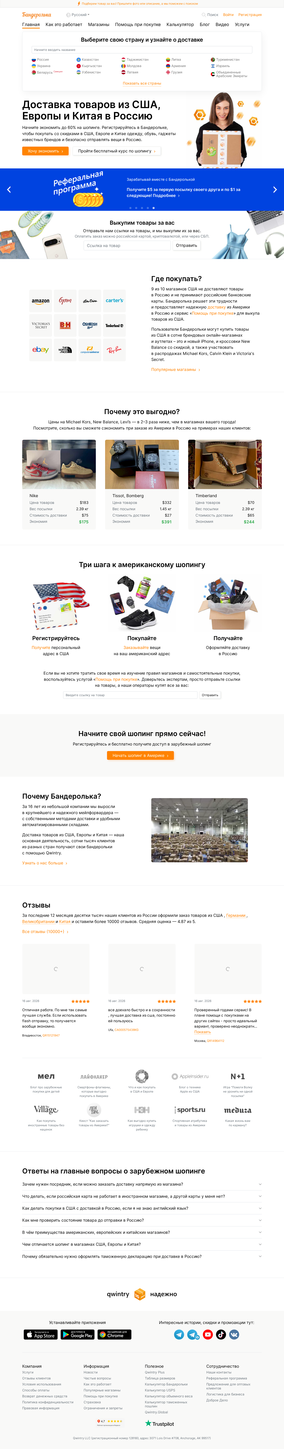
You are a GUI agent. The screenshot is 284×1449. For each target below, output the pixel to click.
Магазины (98, 24)
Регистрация (250, 15)
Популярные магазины (173, 369)
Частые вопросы (97, 1378)
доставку (217, 307)
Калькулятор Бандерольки (166, 1384)
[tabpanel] (142, 189)
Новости (91, 1372)
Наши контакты (218, 1372)
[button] (142, 1184)
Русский (79, 15)
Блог (205, 24)
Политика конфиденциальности (47, 1402)
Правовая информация (41, 1408)
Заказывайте (136, 647)
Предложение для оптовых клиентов (228, 1386)
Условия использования (41, 1384)
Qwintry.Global (156, 1412)
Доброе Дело (217, 1400)
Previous (9, 189)
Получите (41, 647)
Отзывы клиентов (36, 1378)
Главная (31, 24)
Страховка (92, 1402)
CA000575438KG (127, 1030)
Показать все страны (142, 83)
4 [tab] (148, 208)
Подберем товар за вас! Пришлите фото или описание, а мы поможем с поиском (139, 3)
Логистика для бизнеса (225, 1394)
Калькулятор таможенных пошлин (166, 1404)
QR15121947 (51, 1035)
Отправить (186, 245)
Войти (228, 15)
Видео (222, 24)
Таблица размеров (160, 1378)
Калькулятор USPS (160, 1390)
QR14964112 (215, 1041)
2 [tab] (136, 208)
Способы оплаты (35, 1390)
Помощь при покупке (138, 24)
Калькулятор (180, 24)
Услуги (242, 24)
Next (275, 189)
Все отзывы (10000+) (43, 931)
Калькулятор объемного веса (169, 1396)
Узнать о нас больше (42, 863)
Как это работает (64, 24)
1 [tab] (130, 208)
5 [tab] (154, 208)
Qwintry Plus (155, 1372)
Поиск (212, 15)
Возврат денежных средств (44, 1396)
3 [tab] (142, 208)
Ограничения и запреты (103, 1408)
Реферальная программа (226, 1378)
